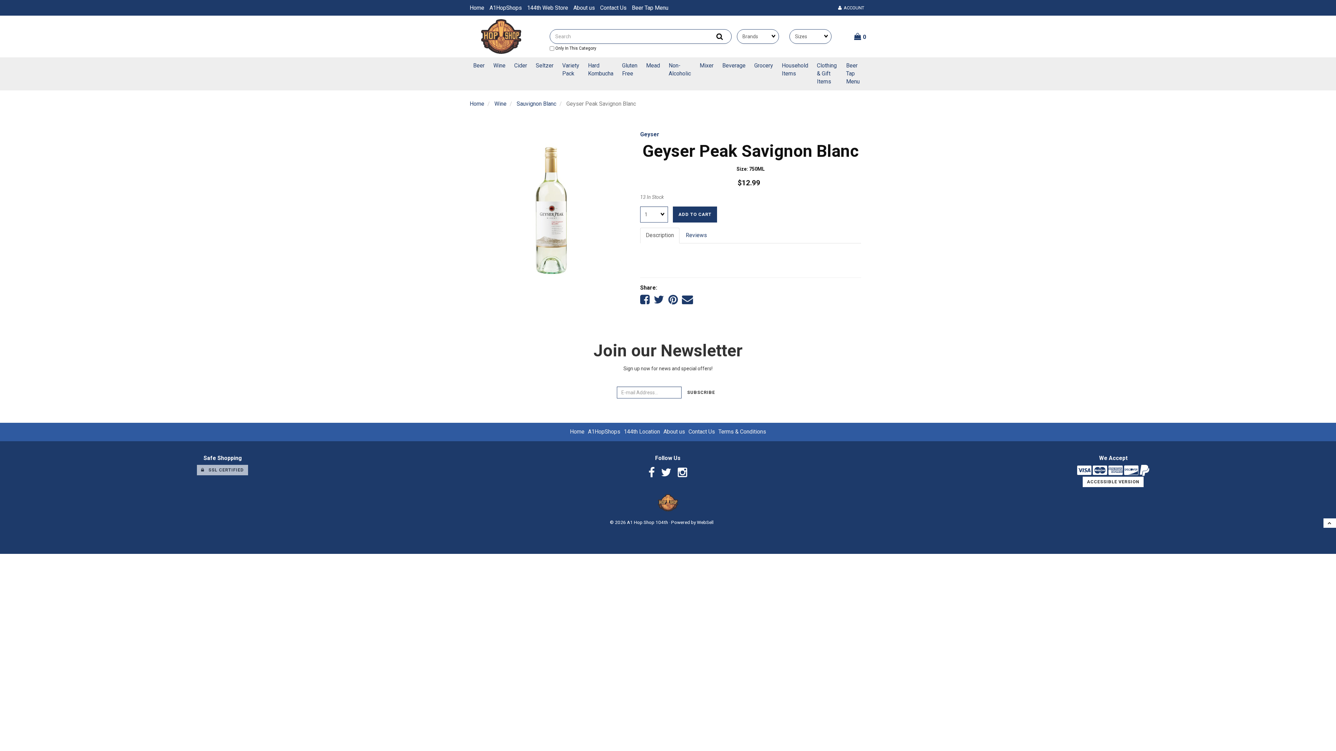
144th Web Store (547, 8)
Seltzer (545, 65)
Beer (479, 65)
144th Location (642, 431)
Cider (520, 65)
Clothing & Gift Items (827, 73)
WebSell (705, 522)
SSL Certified (224, 470)
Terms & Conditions (742, 431)
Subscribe (701, 392)
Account (853, 7)
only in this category (575, 48)
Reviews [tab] (696, 235)
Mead (653, 65)
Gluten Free (629, 69)
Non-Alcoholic (680, 69)
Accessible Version (1113, 481)
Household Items (795, 69)
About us (584, 8)
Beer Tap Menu (650, 8)
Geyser (649, 134)
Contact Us (613, 8)
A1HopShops (506, 8)
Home (477, 8)
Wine (499, 65)
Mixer (707, 65)
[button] (860, 36)
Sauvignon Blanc (536, 103)
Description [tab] (660, 235)
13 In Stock (652, 197)
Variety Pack (570, 69)
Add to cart (694, 214)
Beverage (734, 65)
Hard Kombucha (600, 69)
